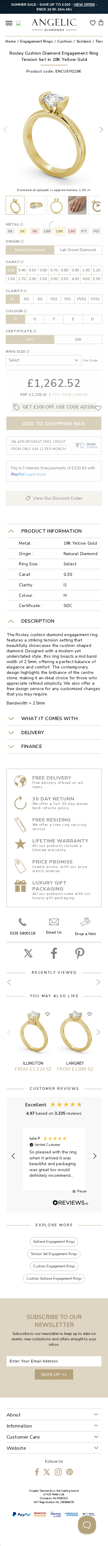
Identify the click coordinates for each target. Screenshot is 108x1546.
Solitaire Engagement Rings (54, 1241)
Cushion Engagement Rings (54, 1266)
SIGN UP (54, 1374)
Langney (75, 1063)
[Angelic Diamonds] (54, 25)
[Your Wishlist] (92, 22)
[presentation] (6, 131)
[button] (14, 1156)
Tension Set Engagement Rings (54, 1254)
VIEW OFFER (84, 4)
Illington (33, 1063)
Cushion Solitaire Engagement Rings (54, 1278)
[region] (54, 1156)
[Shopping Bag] (101, 22)
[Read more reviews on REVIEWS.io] (70, 1203)
